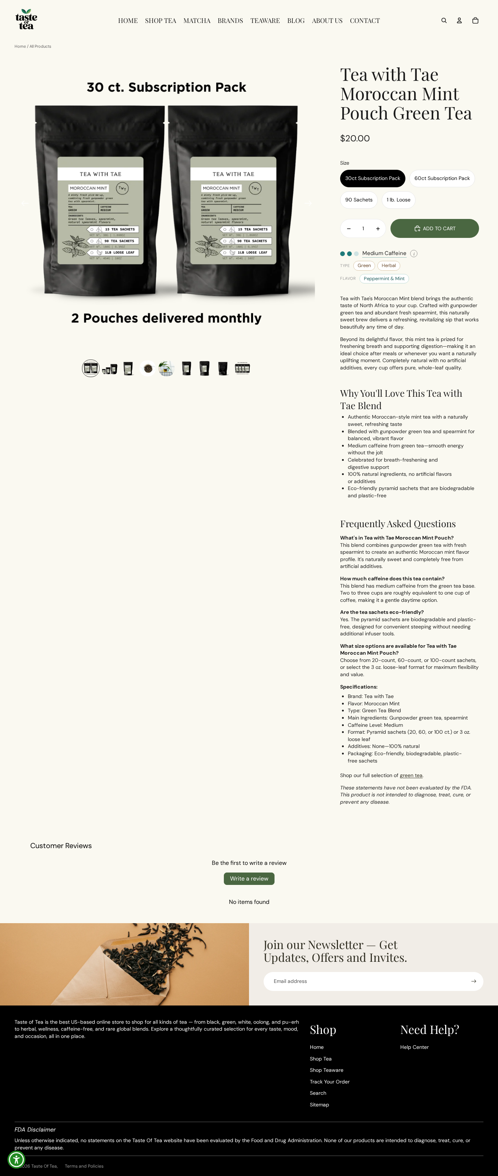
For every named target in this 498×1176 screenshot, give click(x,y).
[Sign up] (474, 981)
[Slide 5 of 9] (167, 368)
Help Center (414, 1047)
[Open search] (444, 20)
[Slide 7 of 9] (205, 368)
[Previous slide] (23, 204)
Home (20, 46)
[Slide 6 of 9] (186, 368)
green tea (411, 775)
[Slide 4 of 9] (148, 368)
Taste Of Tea (44, 1166)
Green (364, 265)
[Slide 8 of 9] (223, 368)
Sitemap (319, 1104)
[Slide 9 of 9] (242, 368)
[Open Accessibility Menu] (16, 1159)
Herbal (389, 265)
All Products (40, 46)
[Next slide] (310, 204)
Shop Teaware (326, 1070)
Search (318, 1093)
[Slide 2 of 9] (110, 368)
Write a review (249, 878)
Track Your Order (330, 1081)
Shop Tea (321, 1058)
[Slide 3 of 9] (129, 368)
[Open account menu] (459, 20)
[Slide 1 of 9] (91, 368)
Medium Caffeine (384, 253)
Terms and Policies (84, 1166)
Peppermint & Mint (384, 278)
